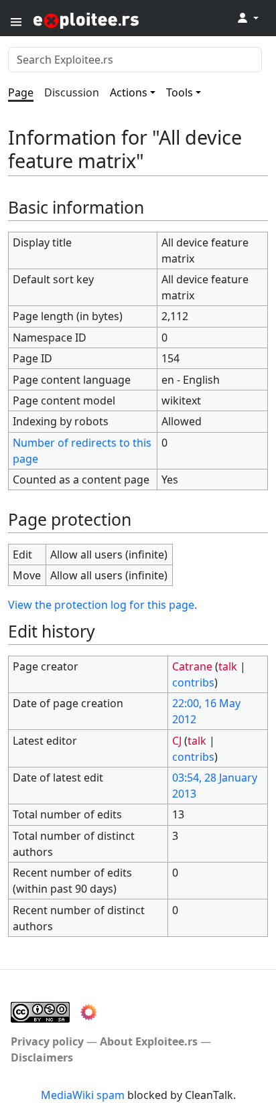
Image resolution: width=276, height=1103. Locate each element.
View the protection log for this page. (102, 604)
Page (20, 92)
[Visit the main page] (119, 19)
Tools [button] (179, 92)
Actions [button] (128, 92)
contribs (193, 682)
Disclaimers (42, 1057)
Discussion (71, 92)
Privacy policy (47, 1041)
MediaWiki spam (83, 1095)
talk (227, 666)
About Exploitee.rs (149, 1041)
